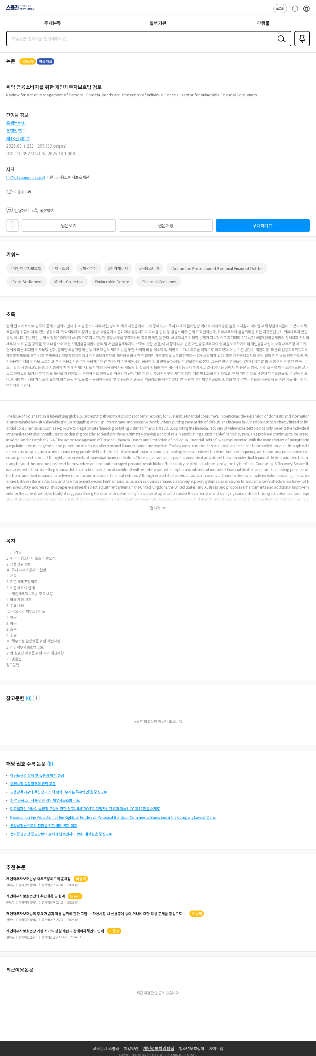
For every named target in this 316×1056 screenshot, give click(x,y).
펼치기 (155, 508)
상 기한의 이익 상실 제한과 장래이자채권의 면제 (55, 930)
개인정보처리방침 (158, 1048)
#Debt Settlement (26, 281)
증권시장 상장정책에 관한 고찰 (33, 783)
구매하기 (260, 225)
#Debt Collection (69, 281)
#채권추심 (88, 268)
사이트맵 (216, 1048)
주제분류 (52, 23)
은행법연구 (16, 131)
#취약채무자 (118, 268)
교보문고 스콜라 (106, 1048)
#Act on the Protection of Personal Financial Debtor (216, 268)
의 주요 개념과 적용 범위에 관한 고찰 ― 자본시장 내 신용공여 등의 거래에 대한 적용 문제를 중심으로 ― (96, 913)
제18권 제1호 (18, 138)
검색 (280, 43)
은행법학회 (16, 123)
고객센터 (293, 11)
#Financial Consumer (158, 281)
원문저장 (166, 225)
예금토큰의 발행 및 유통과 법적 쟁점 (37, 775)
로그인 (280, 8)
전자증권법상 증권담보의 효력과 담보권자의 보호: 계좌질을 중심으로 (61, 833)
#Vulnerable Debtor (112, 281)
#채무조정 (60, 268)
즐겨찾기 (301, 45)
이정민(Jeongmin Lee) (25, 177)
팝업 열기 (36, 698)
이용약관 (131, 1048)
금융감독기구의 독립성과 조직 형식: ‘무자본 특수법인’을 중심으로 (58, 791)
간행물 (263, 23)
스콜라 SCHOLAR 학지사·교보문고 (19, 9)
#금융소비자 (149, 268)
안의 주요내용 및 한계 (35, 896)
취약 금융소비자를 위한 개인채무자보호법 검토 (45, 800)
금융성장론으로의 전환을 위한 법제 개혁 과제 (43, 825)
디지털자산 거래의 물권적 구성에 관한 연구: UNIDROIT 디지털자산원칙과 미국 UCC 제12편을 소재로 (85, 808)
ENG (306, 11)
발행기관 (158, 23)
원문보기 (69, 225)
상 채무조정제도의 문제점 (38, 878)
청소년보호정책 (191, 1048)
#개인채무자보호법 (25, 268)
